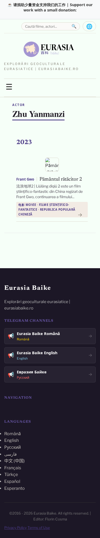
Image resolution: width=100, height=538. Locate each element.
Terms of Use (38, 527)
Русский (12, 447)
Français (12, 467)
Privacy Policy (15, 527)
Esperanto (14, 488)
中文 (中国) (14, 460)
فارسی (10, 454)
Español (12, 481)
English (11, 440)
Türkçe (11, 474)
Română (12, 433)
